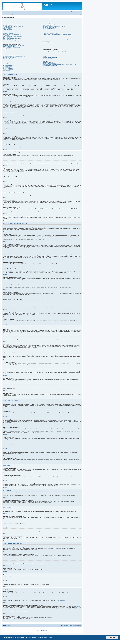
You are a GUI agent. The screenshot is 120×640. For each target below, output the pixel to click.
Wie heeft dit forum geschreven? (48, 62)
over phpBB (12, 594)
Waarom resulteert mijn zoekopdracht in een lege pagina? (52, 44)
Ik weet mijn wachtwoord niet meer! (8, 27)
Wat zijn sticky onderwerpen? (8, 68)
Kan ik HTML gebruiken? (7, 63)
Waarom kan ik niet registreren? (8, 23)
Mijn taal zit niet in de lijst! (7, 37)
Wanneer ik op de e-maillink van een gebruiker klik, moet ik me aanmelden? (15, 41)
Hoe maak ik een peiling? (7, 48)
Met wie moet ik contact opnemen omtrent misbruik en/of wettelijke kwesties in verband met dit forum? (60, 64)
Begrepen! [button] (112, 637)
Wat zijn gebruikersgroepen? (47, 23)
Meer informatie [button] (48, 637)
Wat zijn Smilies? (5, 64)
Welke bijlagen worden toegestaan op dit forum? (51, 57)
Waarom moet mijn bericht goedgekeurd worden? (11, 57)
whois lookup (77, 606)
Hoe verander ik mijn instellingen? (8, 33)
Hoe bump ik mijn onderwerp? (8, 58)
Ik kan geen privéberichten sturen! (48, 32)
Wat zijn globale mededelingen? (8, 66)
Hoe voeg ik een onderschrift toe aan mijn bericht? (11, 47)
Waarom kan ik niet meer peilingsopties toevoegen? (11, 49)
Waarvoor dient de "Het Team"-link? (49, 28)
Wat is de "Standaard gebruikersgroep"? (49, 27)
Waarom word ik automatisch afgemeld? (9, 28)
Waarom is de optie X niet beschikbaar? (49, 63)
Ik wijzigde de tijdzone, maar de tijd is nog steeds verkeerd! (12, 36)
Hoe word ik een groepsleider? (48, 25)
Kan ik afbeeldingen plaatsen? (8, 65)
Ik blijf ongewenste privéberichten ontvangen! (50, 33)
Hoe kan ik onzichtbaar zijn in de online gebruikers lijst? (12, 34)
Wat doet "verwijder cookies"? (8, 29)
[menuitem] (4, 12)
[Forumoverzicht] (22, 6)
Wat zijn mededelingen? (7, 67)
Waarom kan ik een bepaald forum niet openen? (11, 51)
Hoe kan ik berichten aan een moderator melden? (11, 55)
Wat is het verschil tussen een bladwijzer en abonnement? (52, 50)
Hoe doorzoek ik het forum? (47, 42)
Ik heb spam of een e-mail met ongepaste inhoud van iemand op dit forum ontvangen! (57, 34)
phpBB (38, 627)
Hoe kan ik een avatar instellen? (8, 39)
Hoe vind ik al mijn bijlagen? (47, 58)
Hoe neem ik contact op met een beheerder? (50, 65)
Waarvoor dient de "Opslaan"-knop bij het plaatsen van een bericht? (14, 56)
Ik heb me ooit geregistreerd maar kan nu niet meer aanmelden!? (13, 26)
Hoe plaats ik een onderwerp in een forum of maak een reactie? (13, 45)
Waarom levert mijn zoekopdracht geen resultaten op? (52, 43)
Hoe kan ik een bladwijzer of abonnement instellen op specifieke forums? (55, 52)
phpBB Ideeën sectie (61, 600)
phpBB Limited (44, 592)
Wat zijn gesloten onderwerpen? (8, 69)
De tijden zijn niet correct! (7, 35)
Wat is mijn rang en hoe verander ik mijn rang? (10, 40)
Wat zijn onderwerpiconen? (7, 70)
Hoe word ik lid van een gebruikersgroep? (50, 24)
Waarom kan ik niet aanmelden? (8, 25)
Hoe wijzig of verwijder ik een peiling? (9, 50)
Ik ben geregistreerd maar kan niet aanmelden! (10, 24)
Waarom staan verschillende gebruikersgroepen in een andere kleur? (54, 26)
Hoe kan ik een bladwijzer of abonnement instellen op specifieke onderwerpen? (56, 51)
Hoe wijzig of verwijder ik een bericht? (9, 46)
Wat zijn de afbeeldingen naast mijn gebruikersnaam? (11, 38)
